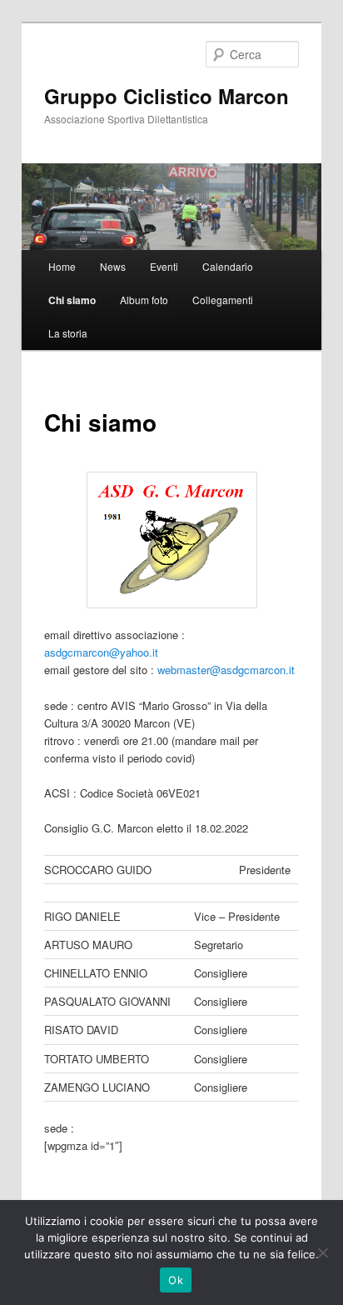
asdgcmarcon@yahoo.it (101, 652)
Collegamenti (222, 299)
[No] (322, 1252)
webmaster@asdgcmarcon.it (226, 670)
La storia (67, 333)
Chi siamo (72, 300)
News (113, 266)
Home (62, 266)
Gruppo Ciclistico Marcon (166, 96)
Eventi (164, 266)
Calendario (227, 266)
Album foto (144, 299)
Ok (175, 1280)
